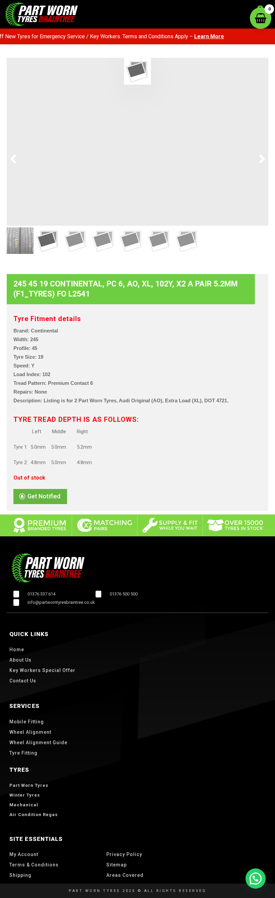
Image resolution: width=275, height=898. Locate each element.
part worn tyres (28, 785)
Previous (16, 159)
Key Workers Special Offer (42, 670)
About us (20, 660)
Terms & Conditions (34, 864)
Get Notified (44, 496)
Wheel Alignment (30, 732)
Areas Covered (125, 875)
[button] (255, 878)
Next (258, 159)
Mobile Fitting (26, 721)
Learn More (196, 36)
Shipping (20, 875)
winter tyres (24, 795)
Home (16, 649)
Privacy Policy (124, 854)
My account (23, 854)
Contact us (22, 680)
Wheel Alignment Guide (38, 742)
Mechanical (23, 804)
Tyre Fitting (23, 753)
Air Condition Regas (33, 814)
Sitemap (116, 864)
